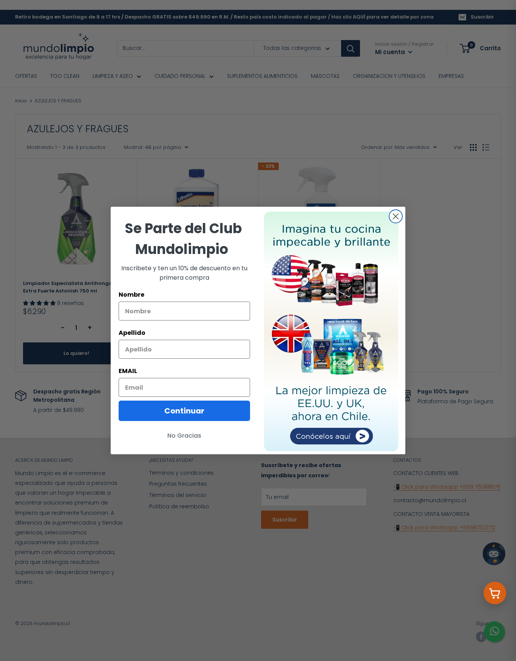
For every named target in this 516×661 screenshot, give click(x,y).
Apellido (132, 332)
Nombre (131, 294)
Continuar (184, 411)
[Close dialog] (395, 216)
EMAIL (128, 371)
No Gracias (184, 435)
